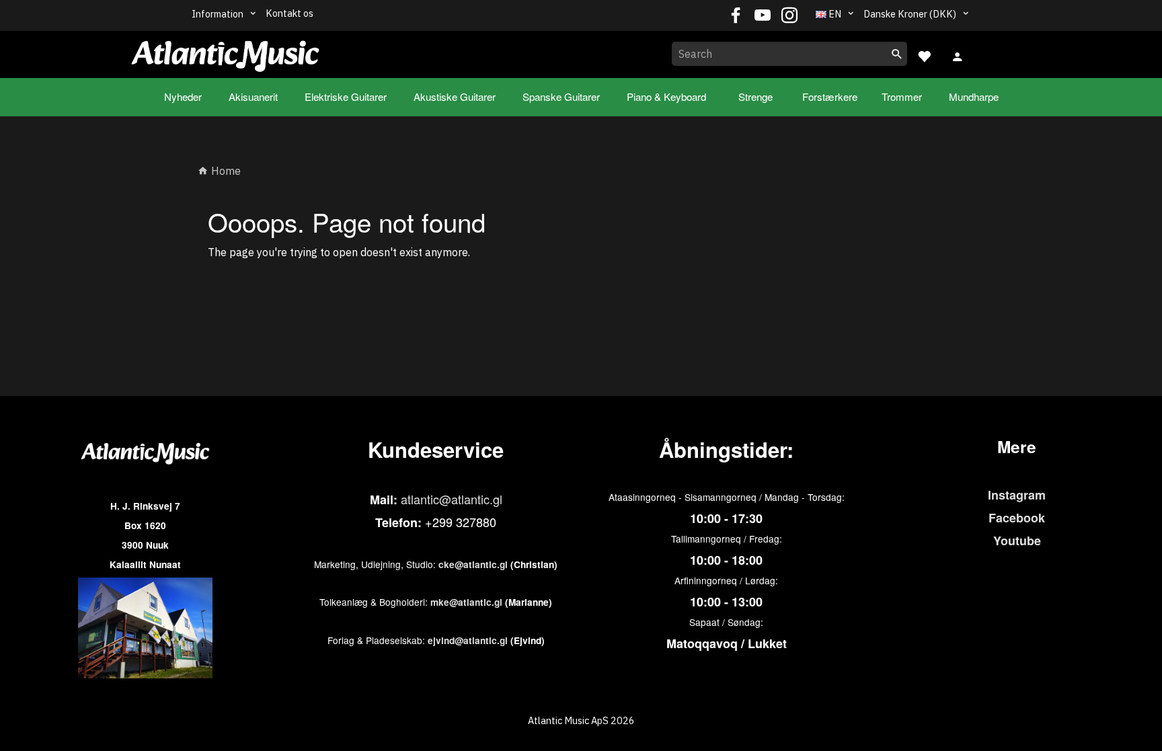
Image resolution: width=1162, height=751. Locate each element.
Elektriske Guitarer (346, 96)
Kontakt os (289, 13)
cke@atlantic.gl (473, 564)
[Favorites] (924, 55)
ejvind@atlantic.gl (468, 640)
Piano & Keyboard (666, 96)
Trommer (902, 96)
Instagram (1017, 495)
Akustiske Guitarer (455, 96)
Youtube (1017, 540)
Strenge (755, 96)
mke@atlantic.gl (466, 602)
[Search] (897, 54)
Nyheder (183, 96)
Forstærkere (829, 96)
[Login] (957, 55)
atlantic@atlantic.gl (451, 499)
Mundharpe (974, 96)
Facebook (1017, 517)
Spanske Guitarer (561, 96)
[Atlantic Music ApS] (225, 52)
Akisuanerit (253, 96)
